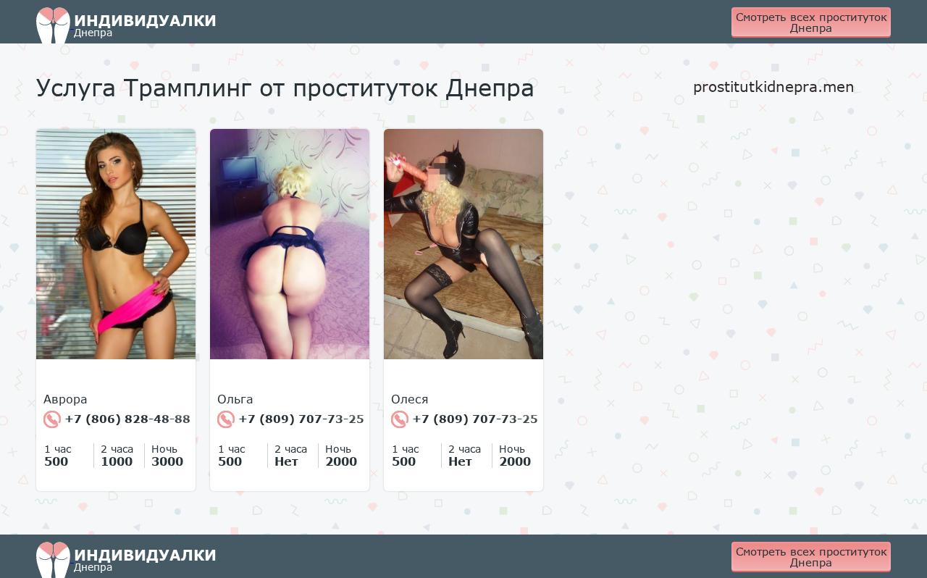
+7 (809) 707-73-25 (299, 418)
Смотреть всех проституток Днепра (811, 22)
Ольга (235, 399)
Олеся (410, 399)
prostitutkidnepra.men (773, 86)
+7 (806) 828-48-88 (125, 418)
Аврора (65, 399)
